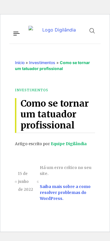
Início (20, 62)
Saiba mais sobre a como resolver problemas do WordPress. (65, 192)
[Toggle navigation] (16, 32)
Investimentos (42, 62)
